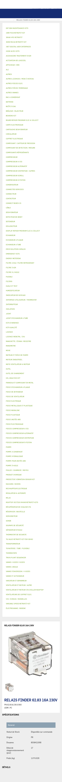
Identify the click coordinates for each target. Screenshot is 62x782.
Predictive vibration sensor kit (20, 479)
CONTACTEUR (11, 198)
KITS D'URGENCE (12, 323)
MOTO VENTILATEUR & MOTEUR (18, 364)
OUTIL (8, 369)
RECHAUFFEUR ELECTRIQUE (16, 488)
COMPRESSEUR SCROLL (15, 175)
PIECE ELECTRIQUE (13, 401)
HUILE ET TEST (11, 286)
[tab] (31, 28)
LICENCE (9, 332)
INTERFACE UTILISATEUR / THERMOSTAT (21, 300)
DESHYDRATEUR (12, 212)
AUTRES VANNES (12, 92)
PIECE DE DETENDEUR (14, 392)
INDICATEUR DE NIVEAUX (15, 295)
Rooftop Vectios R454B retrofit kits (22, 502)
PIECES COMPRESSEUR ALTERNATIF (19, 433)
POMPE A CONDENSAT (14, 452)
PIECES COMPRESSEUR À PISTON (19, 442)
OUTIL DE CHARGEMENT (15, 373)
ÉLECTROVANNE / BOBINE (16, 608)
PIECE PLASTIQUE (13, 415)
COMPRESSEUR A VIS (14, 162)
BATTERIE (9, 102)
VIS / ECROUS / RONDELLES (16, 599)
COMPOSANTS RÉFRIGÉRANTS (17, 152)
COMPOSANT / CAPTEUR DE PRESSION (20, 143)
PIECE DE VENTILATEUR (15, 396)
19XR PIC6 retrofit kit (15, 33)
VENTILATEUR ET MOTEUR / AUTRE (19, 585)
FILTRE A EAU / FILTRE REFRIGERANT (20, 263)
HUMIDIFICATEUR (13, 290)
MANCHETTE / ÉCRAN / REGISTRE (18, 341)
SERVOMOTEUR (11, 516)
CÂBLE (8, 208)
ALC (7, 69)
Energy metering (13, 258)
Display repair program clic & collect (23, 231)
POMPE (8, 447)
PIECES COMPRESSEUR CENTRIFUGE (20, 438)
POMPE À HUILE (12, 465)
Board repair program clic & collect (22, 120)
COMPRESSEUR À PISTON (15, 180)
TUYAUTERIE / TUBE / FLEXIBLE (18, 548)
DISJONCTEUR (11, 226)
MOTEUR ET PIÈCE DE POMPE (17, 355)
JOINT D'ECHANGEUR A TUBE (17, 318)
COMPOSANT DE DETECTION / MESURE (20, 148)
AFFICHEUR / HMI (12, 65)
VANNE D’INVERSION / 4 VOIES (18, 571)
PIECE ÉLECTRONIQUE (14, 424)
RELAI (8, 498)
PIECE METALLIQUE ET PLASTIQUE (19, 406)
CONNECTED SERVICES (15, 189)
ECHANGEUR (10, 235)
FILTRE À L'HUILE (12, 272)
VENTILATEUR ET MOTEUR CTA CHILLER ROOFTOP (25, 590)
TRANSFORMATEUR (13, 544)
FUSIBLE (9, 277)
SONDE (8, 521)
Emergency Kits (13, 254)
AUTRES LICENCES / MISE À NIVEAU (20, 79)
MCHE (8, 350)
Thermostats (11, 553)
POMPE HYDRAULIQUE (14, 456)
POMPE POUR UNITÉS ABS (16, 461)
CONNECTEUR (11, 194)
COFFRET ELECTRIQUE (14, 139)
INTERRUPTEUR (12, 304)
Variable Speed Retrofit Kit (18, 604)
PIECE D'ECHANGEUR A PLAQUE (18, 387)
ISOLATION (10, 309)
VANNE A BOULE (12, 567)
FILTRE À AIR (11, 267)
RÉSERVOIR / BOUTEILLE (15, 512)
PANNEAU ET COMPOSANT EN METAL (19, 383)
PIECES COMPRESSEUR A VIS (17, 429)
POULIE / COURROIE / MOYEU (17, 470)
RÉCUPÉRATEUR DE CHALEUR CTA (18, 507)
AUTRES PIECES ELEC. (14, 83)
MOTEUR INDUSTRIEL (14, 359)
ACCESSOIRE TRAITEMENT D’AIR (18, 56)
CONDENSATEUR (12, 185)
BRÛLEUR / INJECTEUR (14, 111)
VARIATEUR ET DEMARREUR (16, 581)
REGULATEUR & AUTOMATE (16, 493)
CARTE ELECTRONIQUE (14, 125)
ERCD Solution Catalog (16, 249)
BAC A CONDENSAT (13, 97)
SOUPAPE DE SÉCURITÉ (15, 525)
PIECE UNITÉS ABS (13, 419)
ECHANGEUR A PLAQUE (14, 240)
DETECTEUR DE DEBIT (14, 217)
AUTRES (9, 74)
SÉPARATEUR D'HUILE (14, 530)
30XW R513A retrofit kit (16, 42)
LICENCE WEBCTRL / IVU (15, 337)
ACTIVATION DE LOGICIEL (16, 60)
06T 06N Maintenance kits (17, 28)
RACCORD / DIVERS (13, 484)
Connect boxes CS (13, 203)
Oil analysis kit (13, 378)
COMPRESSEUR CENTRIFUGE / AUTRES (20, 171)
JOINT (8, 314)
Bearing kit (11, 116)
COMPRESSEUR (11, 157)
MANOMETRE (11, 346)
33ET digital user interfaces (18, 47)
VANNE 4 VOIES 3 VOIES (15, 562)
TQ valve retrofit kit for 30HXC (19, 539)
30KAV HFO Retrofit (14, 37)
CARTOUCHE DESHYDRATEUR (17, 129)
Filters (9, 281)
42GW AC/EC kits (12, 51)
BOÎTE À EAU (11, 106)
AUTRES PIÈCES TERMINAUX (17, 88)
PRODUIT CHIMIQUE (14, 475)
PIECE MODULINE (13, 410)
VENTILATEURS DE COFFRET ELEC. (19, 594)
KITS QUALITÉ (11, 327)
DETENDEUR (10, 221)
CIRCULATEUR (11, 134)
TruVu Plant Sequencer (16, 557)
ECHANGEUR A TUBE (13, 245)
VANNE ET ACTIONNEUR (15, 576)
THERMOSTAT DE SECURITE (16, 534)
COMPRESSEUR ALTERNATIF (16, 166)
